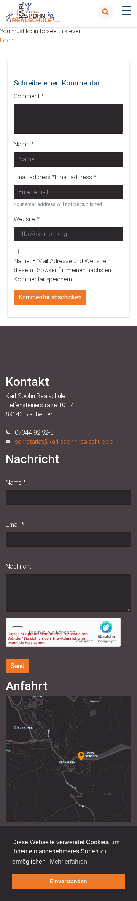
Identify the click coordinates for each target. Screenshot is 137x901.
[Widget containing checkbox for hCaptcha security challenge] (63, 632)
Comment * (29, 96)
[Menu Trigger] (126, 10)
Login (7, 40)
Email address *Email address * (55, 177)
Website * (27, 219)
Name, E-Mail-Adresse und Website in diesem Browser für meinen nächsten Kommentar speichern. (63, 270)
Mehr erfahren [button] (68, 861)
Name (16, 482)
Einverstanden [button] (68, 881)
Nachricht (18, 566)
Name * (24, 144)
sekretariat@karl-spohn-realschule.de (64, 441)
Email (15, 524)
